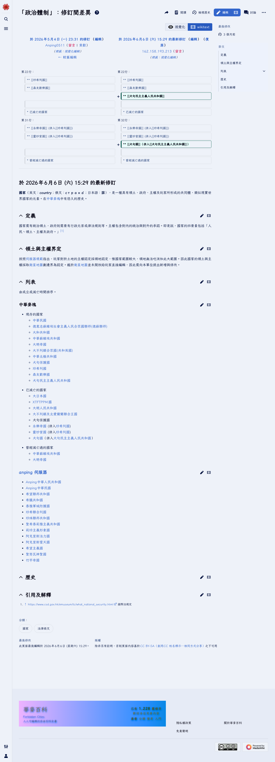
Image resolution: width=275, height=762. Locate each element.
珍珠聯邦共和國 (38, 518)
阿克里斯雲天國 (38, 542)
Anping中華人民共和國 (43, 482)
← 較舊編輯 (67, 57)
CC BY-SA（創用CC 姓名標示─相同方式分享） (172, 646)
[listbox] (188, 27)
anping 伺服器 (33, 472)
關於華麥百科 (233, 723)
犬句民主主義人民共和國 (51, 380)
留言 (71, 45)
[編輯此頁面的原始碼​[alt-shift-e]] (236, 12)
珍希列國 (39, 368)
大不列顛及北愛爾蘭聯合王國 (55, 414)
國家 (26, 628)
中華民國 (39, 320)
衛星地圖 (36, 265)
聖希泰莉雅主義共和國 (43, 524)
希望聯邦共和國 (38, 494)
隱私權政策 (183, 723)
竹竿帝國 (33, 560)
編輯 (98, 39)
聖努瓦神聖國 (36, 554)
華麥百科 (35, 709)
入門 (158, 718)
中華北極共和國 (45, 356)
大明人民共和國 (45, 408)
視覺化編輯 (71, 51)
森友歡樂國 (41, 374)
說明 (97, 12)
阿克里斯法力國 (38, 536)
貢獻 (82, 45)
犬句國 (38, 438)
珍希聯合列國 (36, 512)
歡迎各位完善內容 (146, 713)
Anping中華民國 (38, 488)
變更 (150, 718)
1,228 (144, 708)
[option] (176, 27)
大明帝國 (39, 344)
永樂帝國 (39, 426)
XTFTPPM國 (42, 402)
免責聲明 (182, 731)
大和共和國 (41, 332)
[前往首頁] (6, 7)
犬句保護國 (41, 362)
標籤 (58, 51)
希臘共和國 (34, 500)
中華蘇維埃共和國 (46, 338)
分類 (22, 620)
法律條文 (44, 628)
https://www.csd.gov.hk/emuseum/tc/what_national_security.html (70, 604)
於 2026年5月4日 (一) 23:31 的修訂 (60, 39)
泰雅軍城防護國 (38, 506)
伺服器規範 (34, 259)
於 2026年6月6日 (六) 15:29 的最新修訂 (152, 39)
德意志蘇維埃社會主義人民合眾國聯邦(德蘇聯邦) (70, 326)
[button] (176, 27)
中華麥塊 (53, 199)
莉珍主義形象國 (38, 530)
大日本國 (39, 396)
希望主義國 (34, 548)
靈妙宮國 (39, 432)
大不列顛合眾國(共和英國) (53, 350)
